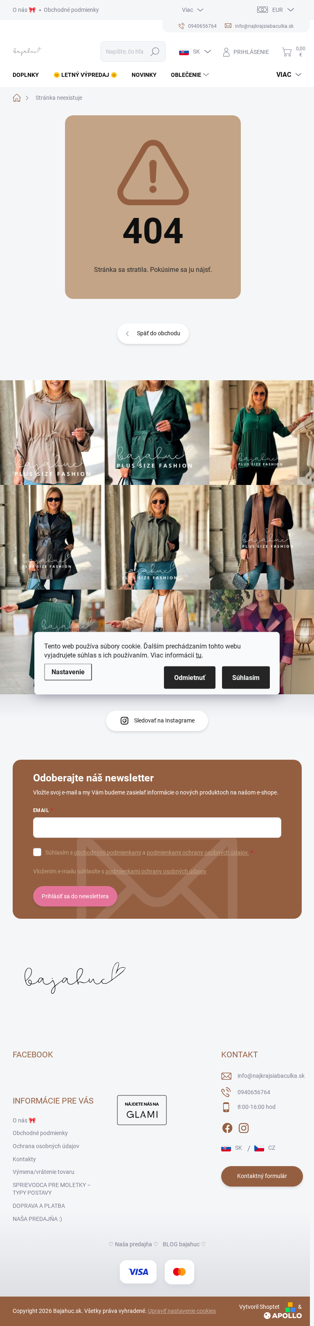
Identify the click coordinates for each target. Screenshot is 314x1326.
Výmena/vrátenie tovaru (43, 1172)
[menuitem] (29, 75)
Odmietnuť (189, 677)
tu (199, 655)
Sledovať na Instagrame (164, 720)
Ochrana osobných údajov (46, 1146)
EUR (277, 10)
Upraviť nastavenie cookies (182, 1311)
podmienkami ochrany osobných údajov (155, 871)
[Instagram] (244, 1126)
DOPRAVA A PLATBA (39, 1206)
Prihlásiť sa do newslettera (75, 896)
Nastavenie (68, 671)
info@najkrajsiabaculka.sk (271, 1075)
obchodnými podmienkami (107, 852)
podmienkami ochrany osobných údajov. (198, 852)
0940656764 (254, 1092)
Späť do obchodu (158, 333)
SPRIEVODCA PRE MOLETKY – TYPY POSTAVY (52, 1189)
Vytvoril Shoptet (259, 1307)
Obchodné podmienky (71, 10)
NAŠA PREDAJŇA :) (37, 1219)
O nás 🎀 (24, 10)
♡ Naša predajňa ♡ (133, 1244)
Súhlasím (246, 677)
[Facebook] (227, 1126)
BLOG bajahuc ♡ (184, 1244)
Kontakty (24, 1159)
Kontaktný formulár (262, 1176)
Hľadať (155, 51)
